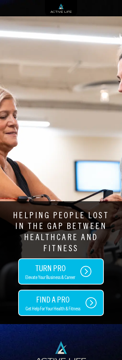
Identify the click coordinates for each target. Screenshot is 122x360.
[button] (110, 345)
